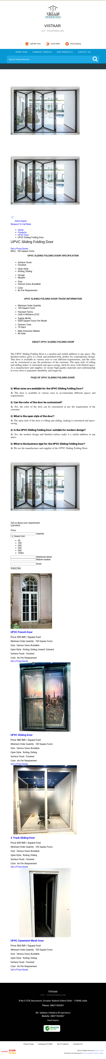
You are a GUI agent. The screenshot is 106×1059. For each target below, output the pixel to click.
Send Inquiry (20, 221)
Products (22, 232)
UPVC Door (23, 235)
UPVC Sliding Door (22, 735)
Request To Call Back (21, 224)
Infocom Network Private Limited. (93, 1053)
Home (21, 230)
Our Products (65, 52)
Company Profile (42, 52)
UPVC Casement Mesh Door (27, 940)
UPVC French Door (22, 632)
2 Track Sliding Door (23, 837)
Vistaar (53, 28)
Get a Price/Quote (19, 248)
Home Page (21, 52)
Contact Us (84, 52)
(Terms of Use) (99, 1050)
